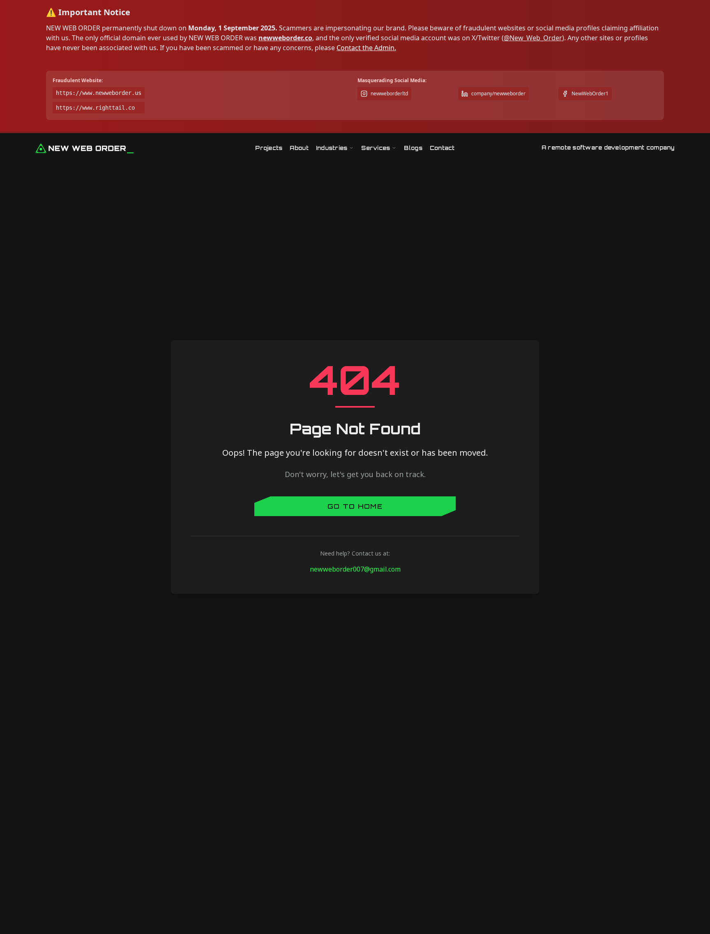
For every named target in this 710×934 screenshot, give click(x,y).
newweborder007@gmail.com (355, 569)
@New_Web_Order (533, 37)
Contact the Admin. (366, 47)
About (299, 148)
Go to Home (355, 506)
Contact (442, 148)
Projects (268, 148)
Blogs (413, 148)
